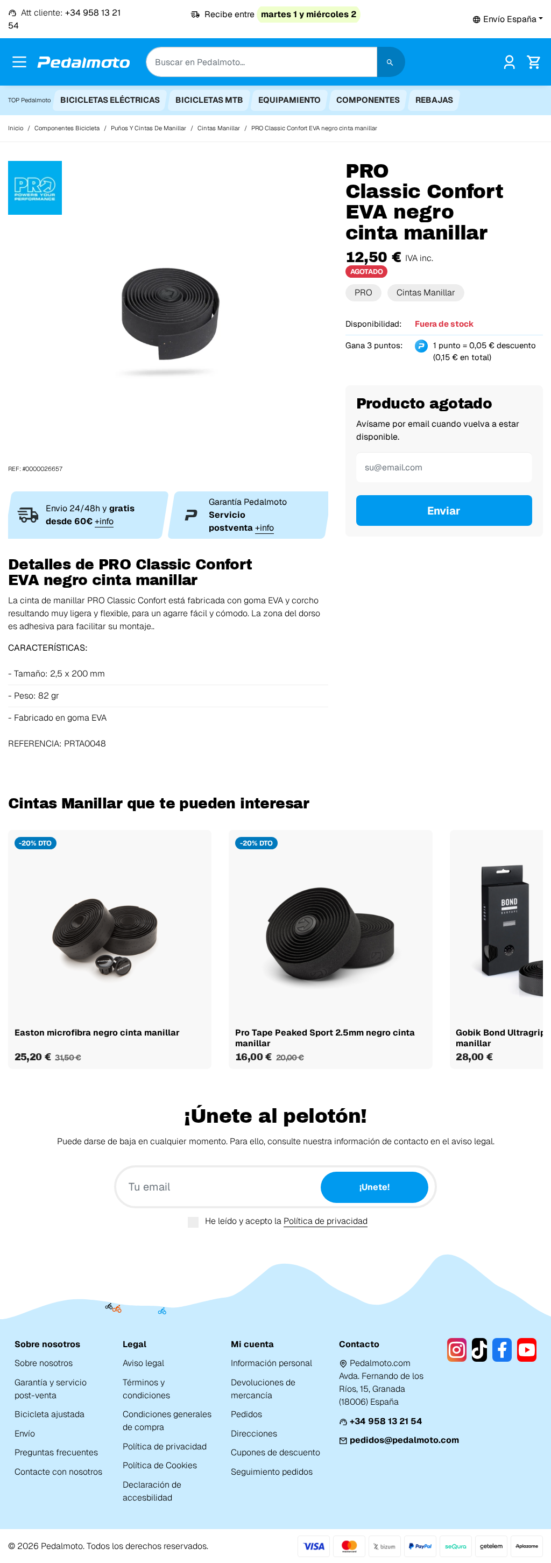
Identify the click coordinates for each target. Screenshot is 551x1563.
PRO (363, 292)
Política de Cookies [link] (160, 1465)
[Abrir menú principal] (19, 62)
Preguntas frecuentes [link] (56, 1452)
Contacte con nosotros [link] (58, 1471)
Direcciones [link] (254, 1433)
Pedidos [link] (246, 1414)
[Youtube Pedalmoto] (526, 1350)
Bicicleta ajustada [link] (49, 1414)
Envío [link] (25, 1433)
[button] (507, 19)
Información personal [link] (271, 1363)
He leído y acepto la (286, 1221)
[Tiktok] (480, 1350)
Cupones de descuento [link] (275, 1452)
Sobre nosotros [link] (44, 1363)
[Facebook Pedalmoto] (502, 1350)
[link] (509, 61)
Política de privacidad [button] (326, 1221)
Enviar (444, 511)
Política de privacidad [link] (165, 1446)
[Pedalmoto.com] (83, 62)
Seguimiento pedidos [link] (272, 1471)
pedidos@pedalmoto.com (404, 1440)
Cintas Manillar (426, 292)
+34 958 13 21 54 (386, 1421)
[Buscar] (391, 62)
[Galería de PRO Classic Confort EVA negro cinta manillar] (168, 316)
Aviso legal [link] (143, 1363)
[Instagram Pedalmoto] (457, 1350)
